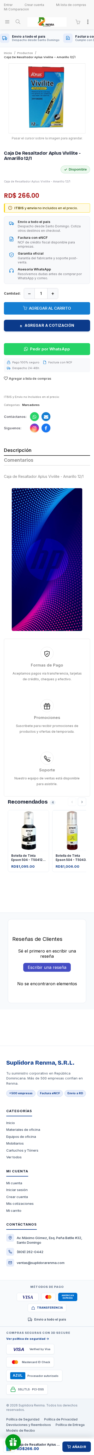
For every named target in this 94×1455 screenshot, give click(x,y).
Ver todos (14, 1157)
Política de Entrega (70, 1425)
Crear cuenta (34, 5)
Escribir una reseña (47, 967)
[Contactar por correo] (46, 416)
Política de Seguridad (22, 1419)
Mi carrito (13, 1210)
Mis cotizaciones (20, 1203)
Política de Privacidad (61, 1419)
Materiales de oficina (23, 1129)
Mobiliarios (15, 1143)
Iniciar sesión (17, 1190)
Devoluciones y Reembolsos (28, 1425)
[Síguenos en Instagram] (34, 428)
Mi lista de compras (71, 5)
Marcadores (31, 405)
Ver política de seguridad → (27, 1339)
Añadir (79, 1447)
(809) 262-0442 (30, 1252)
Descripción (18, 450)
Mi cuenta (14, 1183)
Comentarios (18, 460)
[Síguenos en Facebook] (46, 428)
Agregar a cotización (47, 325)
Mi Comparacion (16, 9)
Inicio (10, 1123)
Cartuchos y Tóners (22, 1150)
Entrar (8, 5)
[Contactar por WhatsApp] (34, 416)
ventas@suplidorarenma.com (40, 1263)
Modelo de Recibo (20, 1430)
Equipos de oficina (21, 1136)
